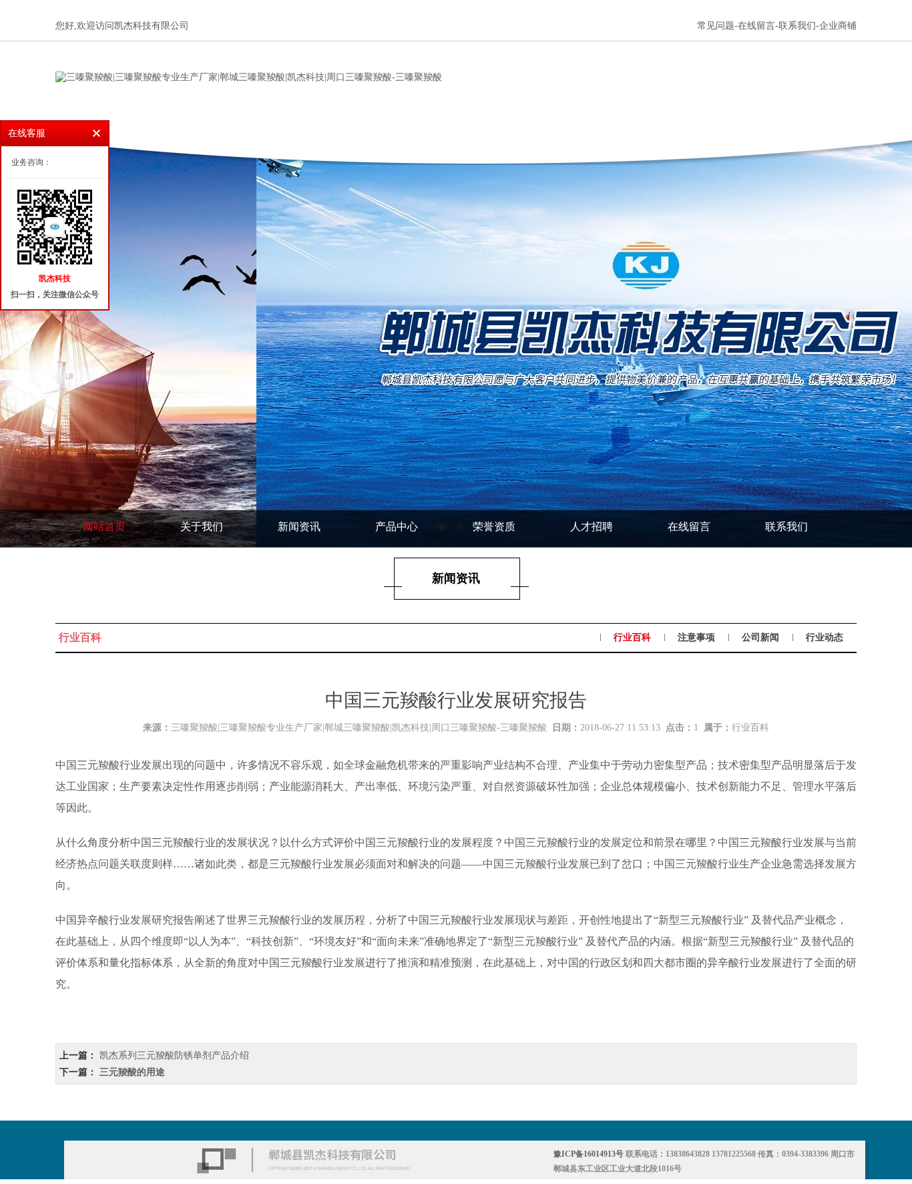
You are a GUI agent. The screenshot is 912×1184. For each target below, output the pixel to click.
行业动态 (824, 637)
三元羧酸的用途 (132, 1072)
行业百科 (632, 637)
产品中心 (396, 526)
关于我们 (201, 526)
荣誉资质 (494, 526)
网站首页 (104, 526)
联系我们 (786, 526)
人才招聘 (591, 526)
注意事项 (696, 637)
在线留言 (689, 526)
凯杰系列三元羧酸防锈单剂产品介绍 (174, 1055)
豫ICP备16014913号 (588, 1154)
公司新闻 (760, 637)
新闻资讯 (299, 526)
